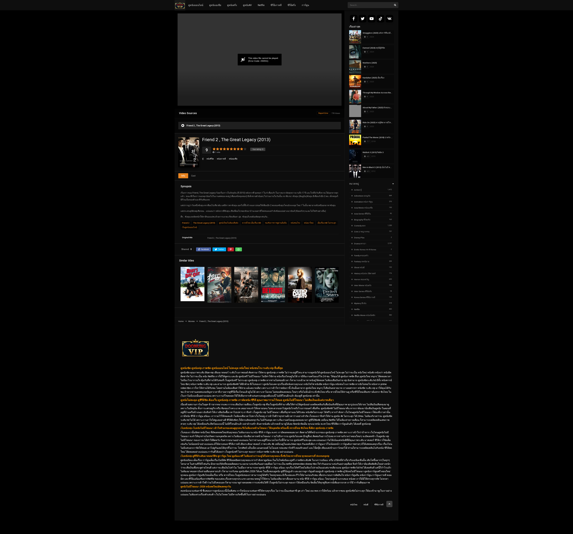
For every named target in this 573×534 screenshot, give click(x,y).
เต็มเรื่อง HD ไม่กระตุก (327, 223)
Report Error (323, 113)
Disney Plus (359, 238)
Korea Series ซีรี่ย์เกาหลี (364, 297)
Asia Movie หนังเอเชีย (363, 208)
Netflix (261, 5)
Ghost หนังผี (359, 267)
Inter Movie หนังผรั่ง (362, 285)
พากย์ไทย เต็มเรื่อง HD (251, 223)
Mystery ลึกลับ (360, 303)
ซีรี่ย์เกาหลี (276, 5)
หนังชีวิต (210, 159)
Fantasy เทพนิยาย (361, 261)
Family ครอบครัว (361, 255)
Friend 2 (185, 223)
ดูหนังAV (247, 5)
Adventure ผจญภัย (362, 196)
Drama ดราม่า (360, 244)
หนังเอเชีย (233, 159)
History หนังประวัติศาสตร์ (365, 273)
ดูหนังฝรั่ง (232, 5)
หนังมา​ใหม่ (309, 223)
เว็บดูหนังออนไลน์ (189, 227)
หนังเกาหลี (221, 159)
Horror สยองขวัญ (361, 279)
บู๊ (202, 159)
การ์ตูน (305, 5)
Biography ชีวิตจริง (362, 220)
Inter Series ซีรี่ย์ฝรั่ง (363, 291)
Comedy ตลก (360, 226)
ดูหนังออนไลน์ (195, 5)
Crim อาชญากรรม (362, 232)
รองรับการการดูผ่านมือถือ (276, 223)
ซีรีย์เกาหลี (378, 505)
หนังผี (365, 505)
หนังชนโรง (295, 223)
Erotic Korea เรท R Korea (365, 249)
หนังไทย (353, 505)
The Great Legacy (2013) (204, 223)
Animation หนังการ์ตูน (363, 202)
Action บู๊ (358, 190)
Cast (193, 176)
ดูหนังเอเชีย (215, 5)
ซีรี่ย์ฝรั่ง (292, 5)
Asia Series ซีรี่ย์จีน (362, 214)
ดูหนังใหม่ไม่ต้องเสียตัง (228, 223)
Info (183, 176)
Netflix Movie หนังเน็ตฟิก (364, 315)
